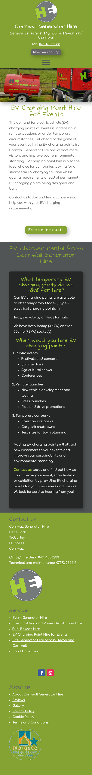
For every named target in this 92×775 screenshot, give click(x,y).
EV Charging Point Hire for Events (40, 634)
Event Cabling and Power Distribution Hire (47, 623)
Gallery (18, 706)
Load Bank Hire (25, 651)
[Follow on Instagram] (50, 672)
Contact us (23, 470)
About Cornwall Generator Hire (37, 694)
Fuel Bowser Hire (26, 629)
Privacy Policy (23, 711)
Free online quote (46, 230)
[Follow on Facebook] (41, 672)
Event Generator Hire (29, 618)
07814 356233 (49, 44)
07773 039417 (66, 563)
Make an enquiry (46, 52)
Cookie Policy (23, 717)
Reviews (18, 700)
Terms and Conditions (30, 722)
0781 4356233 (48, 557)
